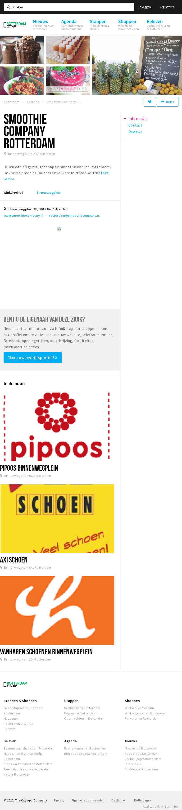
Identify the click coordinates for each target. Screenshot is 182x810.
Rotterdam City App (19, 723)
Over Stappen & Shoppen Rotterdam (23, 710)
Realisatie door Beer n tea (160, 807)
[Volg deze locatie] (150, 102)
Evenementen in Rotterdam (85, 748)
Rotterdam (142, 800)
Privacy (59, 800)
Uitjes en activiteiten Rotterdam (28, 764)
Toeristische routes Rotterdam (27, 769)
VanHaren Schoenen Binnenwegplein (46, 651)
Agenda (70, 741)
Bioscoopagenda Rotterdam (85, 753)
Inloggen (145, 7)
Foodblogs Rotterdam (142, 753)
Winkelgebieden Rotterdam (146, 713)
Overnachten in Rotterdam (84, 718)
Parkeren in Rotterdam (142, 718)
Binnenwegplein (49, 192)
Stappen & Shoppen (20, 700)
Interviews (133, 764)
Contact (9, 729)
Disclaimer (118, 800)
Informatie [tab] (138, 118)
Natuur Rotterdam (17, 774)
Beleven (10, 741)
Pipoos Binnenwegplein (29, 468)
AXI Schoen (13, 560)
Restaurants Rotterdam (82, 708)
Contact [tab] (135, 125)
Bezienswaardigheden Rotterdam (29, 748)
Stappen (71, 700)
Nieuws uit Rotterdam (141, 748)
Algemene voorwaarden (88, 800)
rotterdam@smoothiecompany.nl (74, 215)
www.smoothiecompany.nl (23, 215)
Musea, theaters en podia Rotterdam (23, 756)
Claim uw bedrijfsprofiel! (31, 357)
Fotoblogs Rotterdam (141, 769)
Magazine (11, 718)
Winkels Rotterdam (139, 708)
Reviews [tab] (135, 131)
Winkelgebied (13, 192)
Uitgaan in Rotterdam (80, 713)
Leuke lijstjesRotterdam (143, 759)
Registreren (167, 7)
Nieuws (131, 741)
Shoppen (132, 700)
